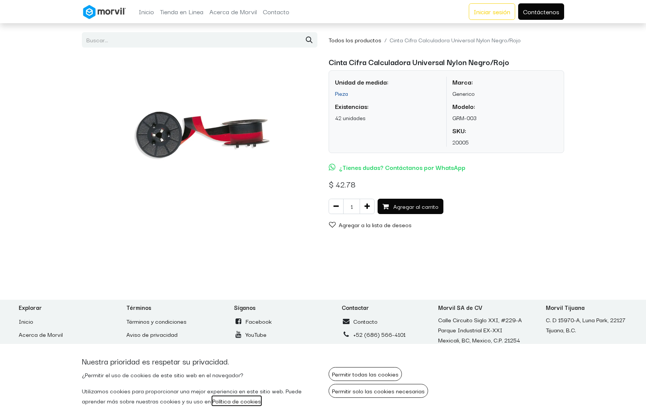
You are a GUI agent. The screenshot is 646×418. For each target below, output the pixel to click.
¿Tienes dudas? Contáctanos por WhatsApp (402, 167)
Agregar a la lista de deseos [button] (375, 224)
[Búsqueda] (309, 40)
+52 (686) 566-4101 (379, 334)
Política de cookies (236, 400)
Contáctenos (541, 11)
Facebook (259, 321)
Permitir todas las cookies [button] (365, 373)
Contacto (365, 321)
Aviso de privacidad (152, 334)
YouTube (256, 334)
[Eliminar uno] (336, 206)
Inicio (26, 321)
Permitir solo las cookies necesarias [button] (378, 390)
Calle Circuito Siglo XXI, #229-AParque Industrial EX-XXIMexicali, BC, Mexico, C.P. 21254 (480, 329)
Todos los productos (355, 39)
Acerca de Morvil (41, 334)
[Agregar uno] (367, 206)
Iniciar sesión (492, 11)
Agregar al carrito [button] (415, 206)
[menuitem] (146, 11)
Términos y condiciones (156, 321)
